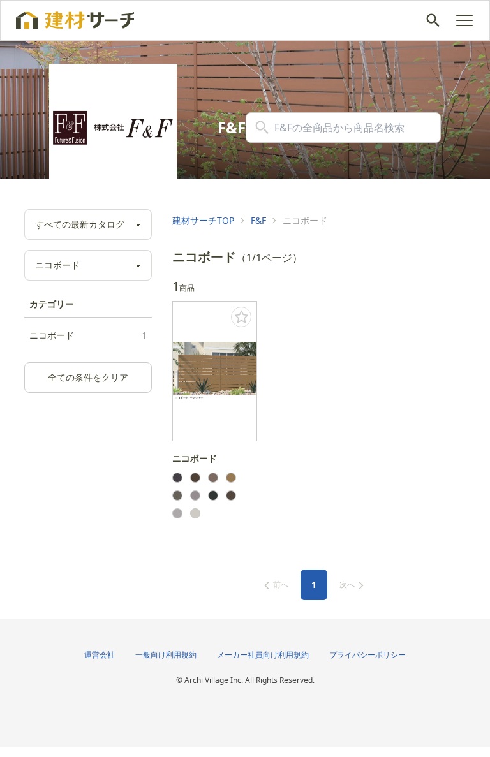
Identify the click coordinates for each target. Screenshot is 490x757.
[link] (203, 220)
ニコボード (88, 335)
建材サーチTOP (203, 220)
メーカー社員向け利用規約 (263, 654)
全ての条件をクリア (88, 377)
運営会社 (99, 654)
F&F (258, 220)
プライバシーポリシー (367, 654)
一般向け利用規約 (166, 654)
